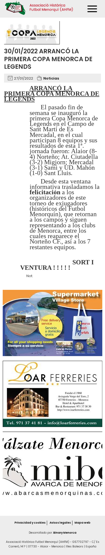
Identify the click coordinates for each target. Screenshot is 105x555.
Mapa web (82, 523)
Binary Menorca (64, 533)
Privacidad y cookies (30, 523)
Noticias (51, 78)
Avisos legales (60, 523)
